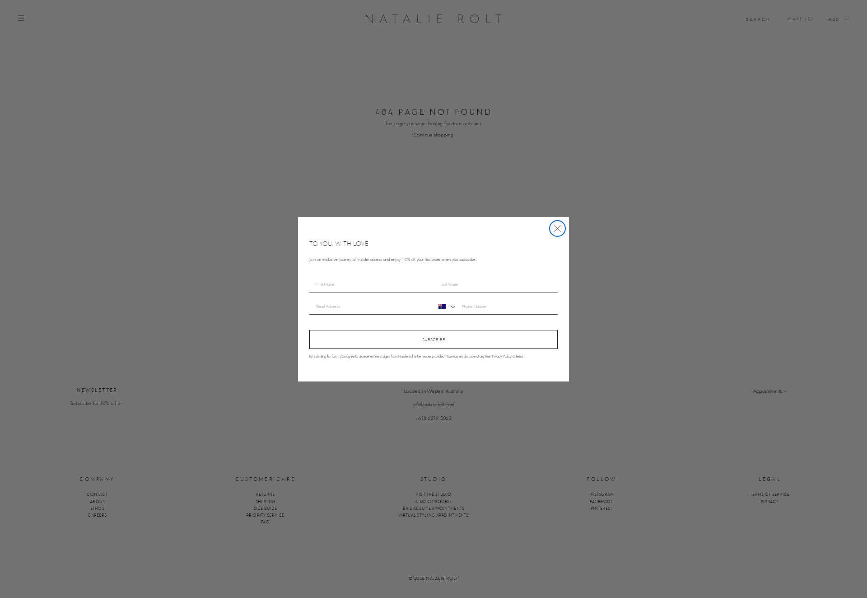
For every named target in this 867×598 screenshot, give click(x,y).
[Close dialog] (557, 228)
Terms (519, 356)
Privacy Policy (502, 356)
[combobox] (446, 306)
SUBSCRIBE (433, 339)
